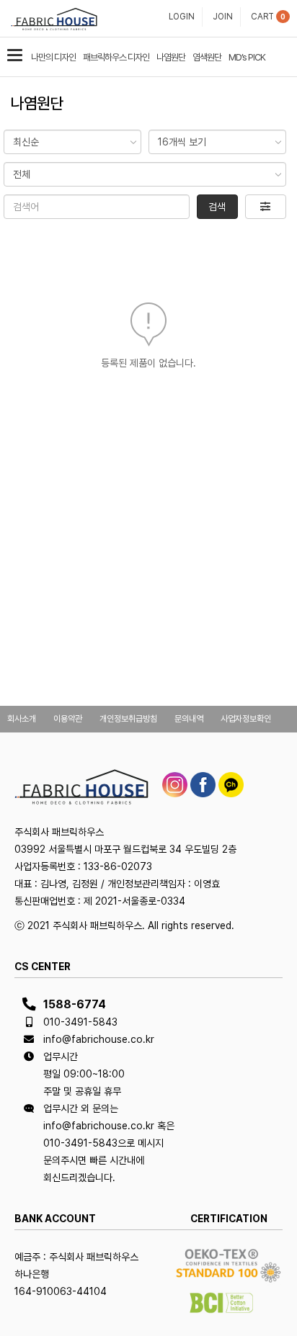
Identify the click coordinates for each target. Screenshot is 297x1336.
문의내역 (188, 719)
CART (262, 17)
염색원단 (206, 57)
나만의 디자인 (53, 57)
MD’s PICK (247, 57)
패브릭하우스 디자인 (116, 57)
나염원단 (170, 57)
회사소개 (21, 719)
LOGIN (182, 17)
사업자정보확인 (246, 719)
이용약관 (67, 719)
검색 (217, 206)
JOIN (223, 17)
